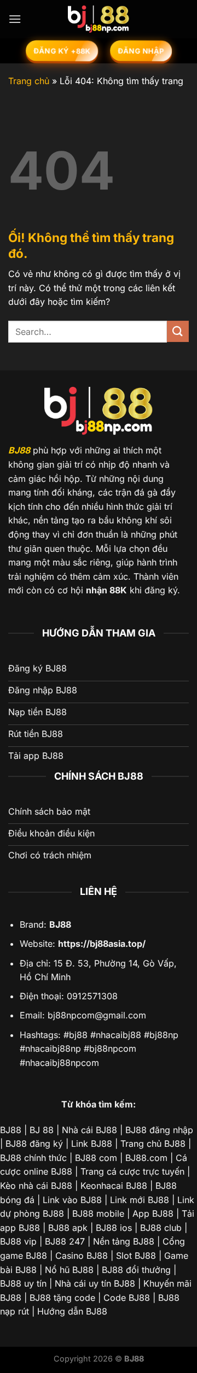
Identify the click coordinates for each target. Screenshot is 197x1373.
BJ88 (19, 450)
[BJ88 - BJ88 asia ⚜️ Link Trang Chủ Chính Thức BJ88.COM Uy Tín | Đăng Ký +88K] (98, 19)
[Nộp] (178, 331)
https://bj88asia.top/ (102, 943)
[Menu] (14, 18)
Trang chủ (28, 80)
